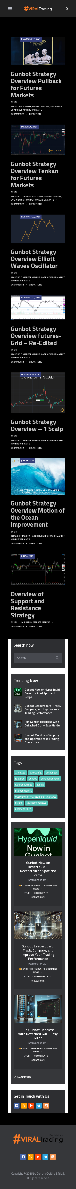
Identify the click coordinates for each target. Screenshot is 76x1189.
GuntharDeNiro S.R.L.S (50, 1173)
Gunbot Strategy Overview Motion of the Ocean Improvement (38, 514)
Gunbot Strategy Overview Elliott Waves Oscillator (34, 258)
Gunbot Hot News (33, 196)
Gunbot (27, 106)
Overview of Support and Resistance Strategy (28, 604)
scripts (18, 803)
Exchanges (51, 772)
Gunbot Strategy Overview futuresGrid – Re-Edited (36, 335)
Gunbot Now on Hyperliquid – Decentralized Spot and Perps (43, 693)
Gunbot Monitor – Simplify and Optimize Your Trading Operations (42, 738)
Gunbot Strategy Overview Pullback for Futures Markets (36, 84)
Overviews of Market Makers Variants (36, 108)
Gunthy (17, 106)
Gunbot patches (23, 785)
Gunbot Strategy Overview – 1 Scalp (37, 425)
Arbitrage (20, 772)
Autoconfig (36, 772)
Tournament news (36, 803)
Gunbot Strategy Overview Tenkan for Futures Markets (34, 174)
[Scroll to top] (69, 1184)
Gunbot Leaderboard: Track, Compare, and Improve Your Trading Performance (43, 709)
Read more (38, 50)
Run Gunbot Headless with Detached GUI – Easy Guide (42, 723)
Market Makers (40, 106)
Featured (20, 778)
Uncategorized (23, 809)
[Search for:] (38, 658)
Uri (15, 102)
